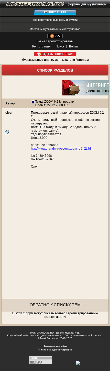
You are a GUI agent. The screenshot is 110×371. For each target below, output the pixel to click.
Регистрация (41, 46)
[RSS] (55, 37)
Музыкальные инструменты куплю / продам (55, 60)
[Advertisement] (55, 231)
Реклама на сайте (55, 346)
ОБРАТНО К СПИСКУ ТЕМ (55, 305)
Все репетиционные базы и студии (55, 19)
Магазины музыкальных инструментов (55, 29)
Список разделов (55, 70)
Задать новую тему (55, 54)
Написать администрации (55, 349)
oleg (8, 112)
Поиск (60, 46)
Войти (73, 46)
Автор (10, 103)
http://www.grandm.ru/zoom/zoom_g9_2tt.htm (62, 148)
